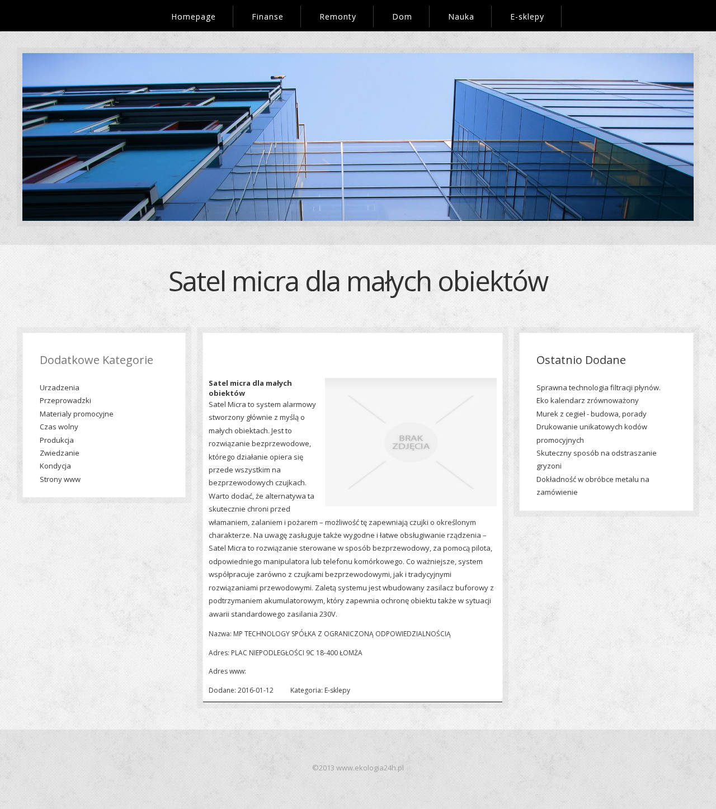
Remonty (337, 16)
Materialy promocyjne (77, 414)
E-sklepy (527, 16)
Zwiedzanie (59, 453)
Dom (402, 16)
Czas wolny (59, 427)
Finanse (268, 16)
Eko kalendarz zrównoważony (587, 400)
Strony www (60, 479)
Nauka (461, 16)
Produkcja (57, 440)
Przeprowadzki (65, 400)
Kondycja (55, 466)
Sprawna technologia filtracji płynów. (598, 387)
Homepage (193, 16)
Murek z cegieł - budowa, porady (591, 414)
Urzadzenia (59, 387)
